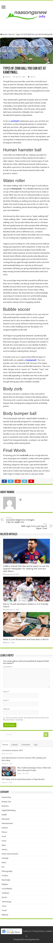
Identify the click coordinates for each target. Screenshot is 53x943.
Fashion (5, 828)
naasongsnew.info (31, 939)
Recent (5, 745)
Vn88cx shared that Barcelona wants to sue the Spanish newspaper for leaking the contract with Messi (26, 568)
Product (5, 876)
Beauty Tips (6, 802)
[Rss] (26, 936)
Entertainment (7, 823)
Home (4, 34)
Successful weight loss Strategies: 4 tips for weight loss (20, 520)
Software (5, 893)
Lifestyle (5, 858)
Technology (6, 902)
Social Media (7, 889)
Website (6, 709)
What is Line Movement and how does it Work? (26, 639)
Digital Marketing (9, 810)
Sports (11, 34)
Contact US (26, 931)
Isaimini (49, 931)
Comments (25, 745)
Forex (4, 841)
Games (4, 849)
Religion (5, 884)
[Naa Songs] (26, 14)
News (4, 862)
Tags (36, 745)
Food (4, 836)
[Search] (46, 734)
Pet (3, 867)
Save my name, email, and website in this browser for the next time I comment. (26, 719)
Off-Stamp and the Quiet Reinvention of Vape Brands (23, 779)
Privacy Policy (38, 931)
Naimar (8, 77)
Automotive (6, 797)
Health (4, 815)
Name (6, 692)
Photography (7, 871)
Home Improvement (10, 854)
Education (6, 819)
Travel (4, 910)
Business (5, 806)
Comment (7, 667)
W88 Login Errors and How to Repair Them (34, 526)
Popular (14, 745)
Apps (4, 845)
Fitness (4, 832)
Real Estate (6, 880)
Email (6, 700)
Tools (4, 906)
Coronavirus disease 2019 (12, 750)
